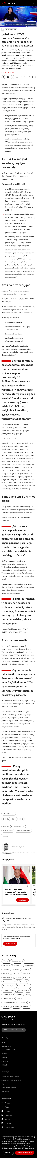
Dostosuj (8, 1153)
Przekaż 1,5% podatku (9, 1050)
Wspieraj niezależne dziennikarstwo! (14, 1024)
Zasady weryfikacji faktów (10, 1076)
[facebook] (8, 819)
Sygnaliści (5, 1061)
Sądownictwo (9, 886)
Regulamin (5, 1084)
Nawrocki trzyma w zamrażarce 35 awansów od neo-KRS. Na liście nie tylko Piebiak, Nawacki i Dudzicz (16, 892)
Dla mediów (5, 1091)
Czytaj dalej (22, 900)
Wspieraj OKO (6, 1046)
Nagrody (4, 1054)
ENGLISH (5, 1065)
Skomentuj (27, 77)
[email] (18, 819)
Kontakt (4, 1058)
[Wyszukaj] (33, 3)
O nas (3, 1042)
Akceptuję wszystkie (24, 1153)
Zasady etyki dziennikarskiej (11, 1080)
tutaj (33, 88)
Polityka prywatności (9, 1088)
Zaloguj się (9, 944)
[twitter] (13, 819)
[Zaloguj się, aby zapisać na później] (27, 886)
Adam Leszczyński (17, 847)
